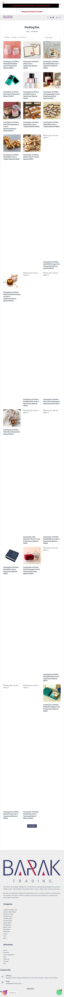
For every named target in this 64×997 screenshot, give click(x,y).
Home (5, 950)
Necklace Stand (8, 914)
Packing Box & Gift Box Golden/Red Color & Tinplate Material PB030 (31, 124)
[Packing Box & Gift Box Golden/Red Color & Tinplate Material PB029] (52, 110)
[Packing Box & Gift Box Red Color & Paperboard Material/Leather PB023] (52, 334)
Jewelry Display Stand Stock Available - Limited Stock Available (30, 5)
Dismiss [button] (60, 4)
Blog (4, 957)
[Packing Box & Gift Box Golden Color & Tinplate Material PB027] (32, 143)
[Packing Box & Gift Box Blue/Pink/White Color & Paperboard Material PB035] (52, 49)
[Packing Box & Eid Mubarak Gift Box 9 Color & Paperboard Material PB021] (32, 471)
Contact (5, 961)
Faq (4, 963)
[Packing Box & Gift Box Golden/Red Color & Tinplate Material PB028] (12, 143)
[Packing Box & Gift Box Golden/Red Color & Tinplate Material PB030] (32, 110)
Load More (32, 826)
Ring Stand (6, 929)
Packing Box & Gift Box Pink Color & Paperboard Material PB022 (11, 432)
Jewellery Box (7, 918)
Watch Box (6, 931)
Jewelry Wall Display (9, 912)
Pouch (5, 934)
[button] (59, 992)
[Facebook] (50, 17)
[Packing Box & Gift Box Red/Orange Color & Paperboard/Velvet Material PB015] (32, 746)
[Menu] (60, 17)
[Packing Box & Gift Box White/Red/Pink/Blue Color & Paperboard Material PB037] (12, 49)
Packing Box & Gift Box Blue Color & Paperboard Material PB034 (11, 94)
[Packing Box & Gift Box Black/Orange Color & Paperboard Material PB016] (12, 746)
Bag (4, 938)
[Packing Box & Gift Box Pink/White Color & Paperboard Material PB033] (32, 80)
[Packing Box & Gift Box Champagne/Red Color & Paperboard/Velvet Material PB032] (52, 80)
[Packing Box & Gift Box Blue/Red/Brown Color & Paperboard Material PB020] (52, 471)
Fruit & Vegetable (8, 955)
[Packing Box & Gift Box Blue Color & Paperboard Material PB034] (12, 80)
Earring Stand (7, 920)
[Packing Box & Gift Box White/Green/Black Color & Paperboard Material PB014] (52, 693)
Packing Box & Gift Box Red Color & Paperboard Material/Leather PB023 (51, 401)
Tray (4, 936)
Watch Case (7, 927)
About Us (6, 959)
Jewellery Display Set (10, 910)
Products (6, 952)
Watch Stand (7, 923)
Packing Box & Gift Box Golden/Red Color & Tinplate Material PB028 (11, 157)
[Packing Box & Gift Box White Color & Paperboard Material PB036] (32, 49)
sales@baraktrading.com (13, 983)
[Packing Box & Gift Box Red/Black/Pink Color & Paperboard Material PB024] (32, 334)
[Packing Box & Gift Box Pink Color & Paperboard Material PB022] (12, 418)
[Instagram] (53, 17)
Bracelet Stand (8, 916)
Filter (7, 37)
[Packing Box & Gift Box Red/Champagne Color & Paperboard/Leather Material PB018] (32, 555)
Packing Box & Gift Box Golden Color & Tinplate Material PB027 (31, 157)
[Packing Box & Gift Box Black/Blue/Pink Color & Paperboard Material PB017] (52, 609)
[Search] (47, 17)
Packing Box (7, 925)
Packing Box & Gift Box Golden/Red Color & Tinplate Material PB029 (51, 124)
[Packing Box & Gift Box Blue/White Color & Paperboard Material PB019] (12, 555)
